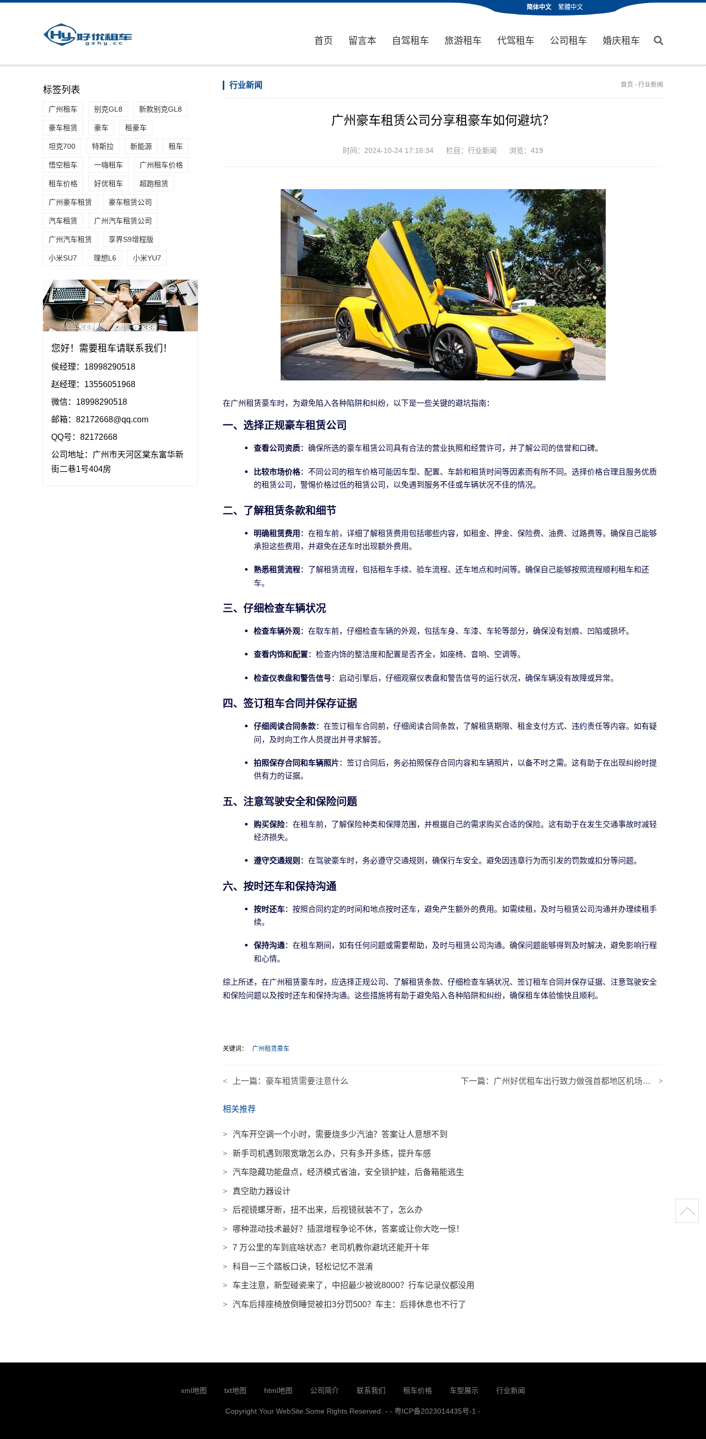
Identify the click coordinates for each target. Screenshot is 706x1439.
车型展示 (464, 1390)
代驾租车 (515, 41)
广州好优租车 (87, 34)
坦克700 (62, 146)
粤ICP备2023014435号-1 (435, 1411)
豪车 (101, 128)
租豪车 (136, 128)
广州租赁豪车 (270, 1048)
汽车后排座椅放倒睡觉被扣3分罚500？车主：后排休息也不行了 (344, 1304)
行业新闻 (650, 84)
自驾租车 (410, 41)
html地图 (278, 1390)
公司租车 (568, 41)
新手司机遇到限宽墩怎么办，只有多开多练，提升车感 (327, 1153)
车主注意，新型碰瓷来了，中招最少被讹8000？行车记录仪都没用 (348, 1285)
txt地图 (235, 1390)
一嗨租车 (108, 165)
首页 (323, 41)
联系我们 (371, 1390)
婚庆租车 (621, 41)
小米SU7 (63, 258)
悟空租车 (63, 165)
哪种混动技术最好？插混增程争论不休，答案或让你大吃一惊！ (343, 1228)
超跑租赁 (154, 183)
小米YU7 (147, 258)
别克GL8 (108, 109)
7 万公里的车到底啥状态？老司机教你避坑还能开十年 (326, 1247)
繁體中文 (570, 7)
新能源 (141, 146)
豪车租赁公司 (130, 202)
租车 (175, 146)
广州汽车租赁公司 (123, 221)
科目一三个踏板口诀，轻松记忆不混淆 (298, 1266)
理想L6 (105, 258)
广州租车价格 (161, 165)
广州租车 (63, 109)
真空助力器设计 (256, 1191)
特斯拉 (103, 146)
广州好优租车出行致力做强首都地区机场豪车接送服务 (593, 1081)
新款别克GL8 (160, 109)
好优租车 (108, 183)
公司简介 (324, 1390)
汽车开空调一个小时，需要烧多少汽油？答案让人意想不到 (335, 1134)
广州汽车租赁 (70, 239)
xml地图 (194, 1390)
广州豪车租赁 (70, 202)
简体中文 (539, 7)
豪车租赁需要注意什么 (307, 1081)
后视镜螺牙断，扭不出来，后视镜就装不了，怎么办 (323, 1209)
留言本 (362, 41)
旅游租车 (463, 41)
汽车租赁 (63, 221)
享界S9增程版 (131, 239)
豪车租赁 (63, 128)
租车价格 (63, 183)
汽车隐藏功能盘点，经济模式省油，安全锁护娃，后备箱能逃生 (343, 1172)
